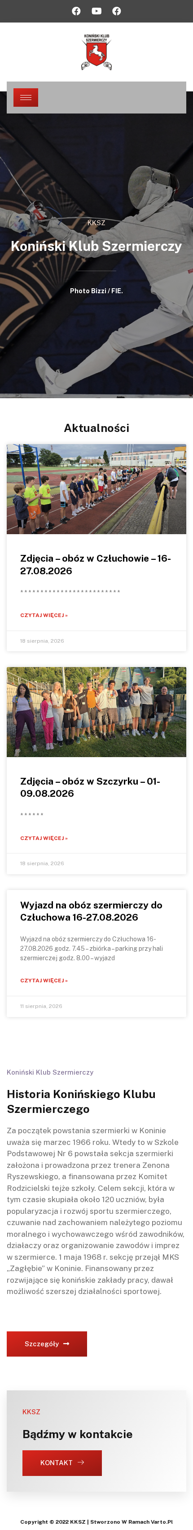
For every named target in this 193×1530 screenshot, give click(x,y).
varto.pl (162, 1522)
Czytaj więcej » (44, 615)
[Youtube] (96, 11)
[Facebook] (76, 11)
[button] (47, 1344)
